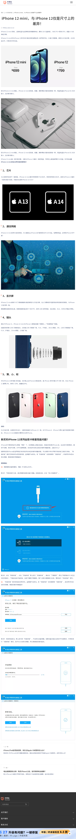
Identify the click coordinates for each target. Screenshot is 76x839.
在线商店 (5, 804)
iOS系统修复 (8, 12)
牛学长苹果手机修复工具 (56, 451)
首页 (2, 12)
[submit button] (26, 804)
